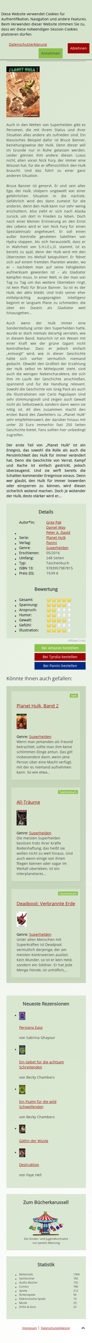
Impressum (29, 1328)
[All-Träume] (22, 817)
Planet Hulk (56, 537)
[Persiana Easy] (22, 1015)
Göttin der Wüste (33, 1140)
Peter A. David (58, 532)
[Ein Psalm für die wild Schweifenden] (22, 1089)
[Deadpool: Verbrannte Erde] (22, 918)
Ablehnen (78, 48)
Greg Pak (53, 522)
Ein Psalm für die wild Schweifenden (37, 1104)
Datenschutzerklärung (55, 1328)
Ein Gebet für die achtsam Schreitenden (41, 1064)
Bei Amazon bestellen (60, 647)
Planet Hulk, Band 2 (38, 706)
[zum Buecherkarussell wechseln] (46, 1223)
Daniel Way (55, 527)
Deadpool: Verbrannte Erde (46, 903)
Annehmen (50, 53)
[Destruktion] (22, 1152)
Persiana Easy (31, 1027)
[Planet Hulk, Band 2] (22, 721)
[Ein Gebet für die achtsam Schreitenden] (22, 1049)
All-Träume (28, 802)
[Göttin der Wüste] (22, 1128)
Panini (51, 542)
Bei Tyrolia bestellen (60, 656)
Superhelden (57, 547)
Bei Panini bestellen (60, 665)
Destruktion (29, 1164)
